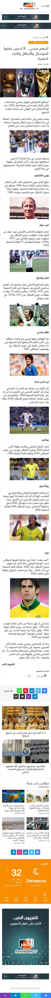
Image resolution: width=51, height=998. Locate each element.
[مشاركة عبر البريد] (22, 696)
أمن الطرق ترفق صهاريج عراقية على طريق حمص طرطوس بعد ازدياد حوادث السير (13, 836)
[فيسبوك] (44, 690)
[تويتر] (38, 690)
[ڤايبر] (28, 696)
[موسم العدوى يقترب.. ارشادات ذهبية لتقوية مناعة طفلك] (38, 796)
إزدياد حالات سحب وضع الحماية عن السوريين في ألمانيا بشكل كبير (38, 835)
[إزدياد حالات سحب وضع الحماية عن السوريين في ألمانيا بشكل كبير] (38, 823)
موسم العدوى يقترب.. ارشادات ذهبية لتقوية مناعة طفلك (38, 807)
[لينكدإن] (32, 690)
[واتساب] (19, 690)
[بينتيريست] (25, 690)
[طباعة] (16, 696)
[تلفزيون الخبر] (28, 6)
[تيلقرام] (35, 696)
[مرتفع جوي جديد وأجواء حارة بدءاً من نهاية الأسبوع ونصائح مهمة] (13, 796)
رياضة (35, 37)
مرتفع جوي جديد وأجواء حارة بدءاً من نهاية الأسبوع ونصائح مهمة (13, 807)
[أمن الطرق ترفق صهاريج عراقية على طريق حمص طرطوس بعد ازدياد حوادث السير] (13, 823)
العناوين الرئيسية (41, 42)
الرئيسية (42, 37)
